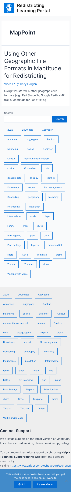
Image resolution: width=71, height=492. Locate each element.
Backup (51, 139)
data (47, 168)
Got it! (22, 484)
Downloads (13, 187)
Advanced (12, 139)
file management (53, 187)
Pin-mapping (14, 235)
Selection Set (55, 245)
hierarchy (53, 197)
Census (11, 158)
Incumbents (13, 206)
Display (34, 177)
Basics (30, 149)
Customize (30, 168)
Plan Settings (14, 245)
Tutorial (11, 264)
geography (33, 197)
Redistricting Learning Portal (33, 8)
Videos (8, 84)
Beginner (47, 149)
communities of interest (36, 158)
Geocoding (13, 197)
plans (46, 235)
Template (42, 254)
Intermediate (14, 216)
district (51, 177)
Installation (34, 206)
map (25, 225)
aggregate (32, 139)
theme (59, 254)
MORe (40, 225)
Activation (47, 129)
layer (47, 216)
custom (11, 168)
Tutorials (29, 264)
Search (8, 113)
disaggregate (14, 177)
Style (25, 254)
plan (32, 235)
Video (46, 264)
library (10, 225)
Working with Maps (17, 273)
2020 (10, 129)
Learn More (45, 484)
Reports (34, 245)
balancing (12, 149)
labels (33, 216)
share (10, 254)
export (31, 187)
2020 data (27, 129)
